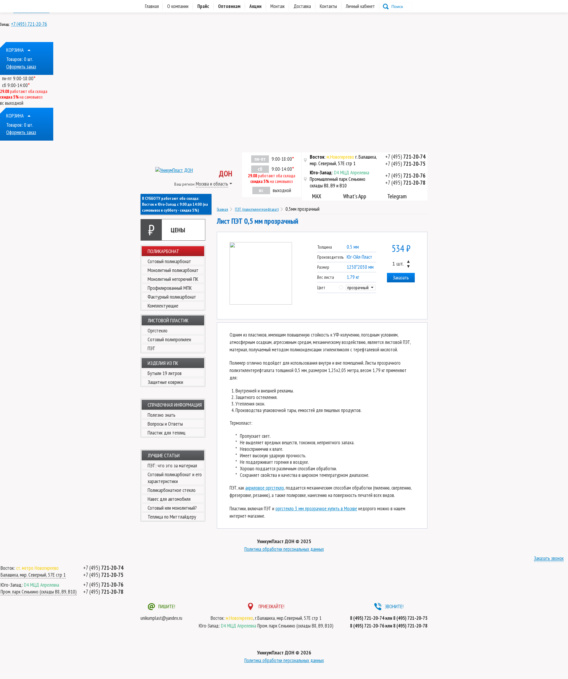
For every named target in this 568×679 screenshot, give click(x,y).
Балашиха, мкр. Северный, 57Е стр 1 (33, 575)
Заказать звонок (549, 558)
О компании (177, 6)
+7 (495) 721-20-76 (29, 24)
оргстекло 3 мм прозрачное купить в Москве (316, 508)
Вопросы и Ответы (165, 423)
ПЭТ (151, 348)
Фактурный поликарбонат (172, 296)
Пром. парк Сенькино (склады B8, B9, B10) (39, 591)
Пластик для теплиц (166, 432)
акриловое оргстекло (264, 488)
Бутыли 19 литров (165, 373)
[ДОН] (167, 166)
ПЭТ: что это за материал (172, 465)
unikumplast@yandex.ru (161, 618)
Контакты (328, 6)
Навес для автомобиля (169, 498)
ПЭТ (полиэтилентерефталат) (257, 209)
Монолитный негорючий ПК (173, 279)
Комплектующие (163, 305)
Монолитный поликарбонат (173, 270)
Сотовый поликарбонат (169, 261)
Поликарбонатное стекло (172, 490)
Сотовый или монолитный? (172, 507)
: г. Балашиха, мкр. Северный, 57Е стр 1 (343, 160)
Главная (222, 209)
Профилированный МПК (170, 287)
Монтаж (277, 6)
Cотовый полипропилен (169, 339)
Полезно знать (161, 414)
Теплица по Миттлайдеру (172, 516)
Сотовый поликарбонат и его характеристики (175, 478)
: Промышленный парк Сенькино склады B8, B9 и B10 (339, 179)
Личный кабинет (360, 6)
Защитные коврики (165, 382)
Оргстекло (157, 330)
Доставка (302, 6)
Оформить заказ (21, 66)
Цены (166, 229)
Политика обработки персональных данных (284, 549)
